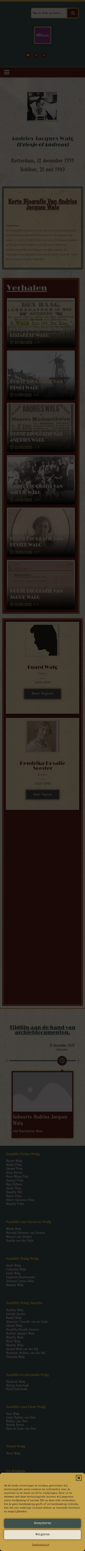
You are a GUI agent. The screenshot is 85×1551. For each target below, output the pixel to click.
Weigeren (42, 1534)
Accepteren (42, 1523)
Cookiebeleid (40, 1545)
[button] (79, 1478)
